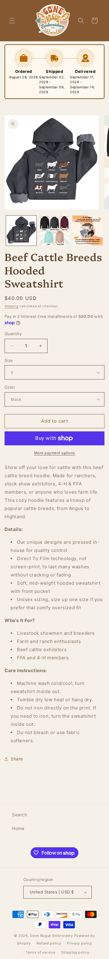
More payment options (54, 453)
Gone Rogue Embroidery (51, 935)
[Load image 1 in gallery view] (21, 231)
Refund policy (49, 943)
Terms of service (40, 952)
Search (19, 814)
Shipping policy (75, 952)
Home (18, 828)
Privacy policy (79, 943)
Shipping (11, 306)
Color (10, 387)
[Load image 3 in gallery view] (87, 231)
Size (9, 360)
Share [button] (17, 758)
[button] (12, 20)
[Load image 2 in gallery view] (54, 231)
